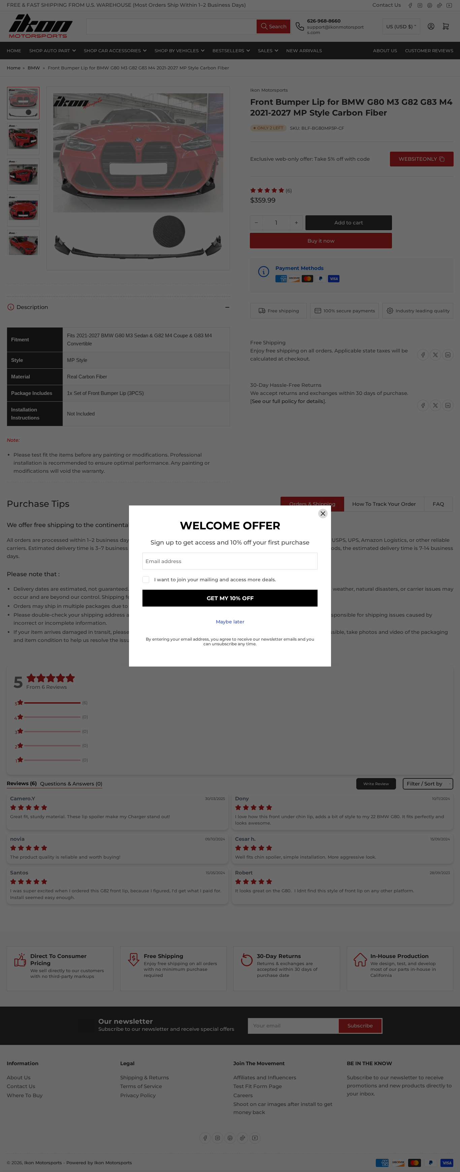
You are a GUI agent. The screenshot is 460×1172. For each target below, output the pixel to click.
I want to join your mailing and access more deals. (215, 580)
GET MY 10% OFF (230, 598)
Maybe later (230, 622)
